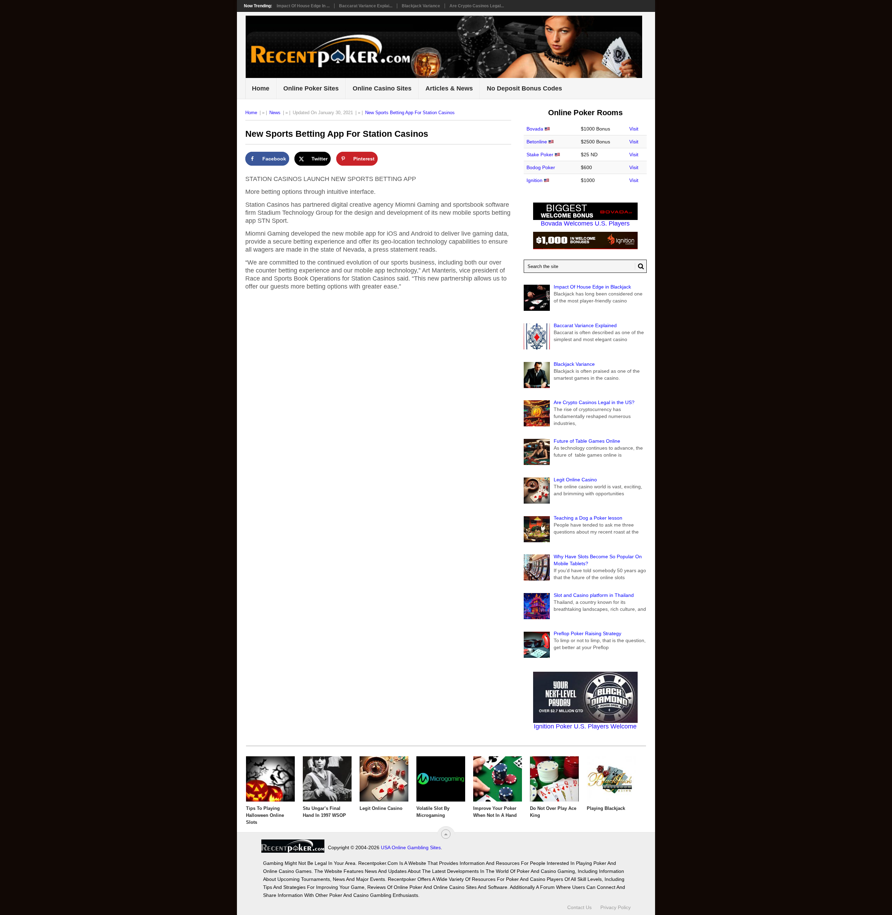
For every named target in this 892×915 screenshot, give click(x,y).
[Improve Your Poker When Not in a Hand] (497, 779)
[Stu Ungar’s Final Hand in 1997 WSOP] (327, 779)
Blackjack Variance (421, 5)
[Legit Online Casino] (384, 779)
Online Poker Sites (311, 88)
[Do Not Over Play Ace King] (554, 779)
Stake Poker (539, 154)
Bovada (534, 129)
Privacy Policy (615, 907)
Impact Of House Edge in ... (303, 5)
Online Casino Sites (382, 88)
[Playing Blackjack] (611, 779)
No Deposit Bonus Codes (524, 88)
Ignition (534, 180)
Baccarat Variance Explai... (365, 5)
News (274, 112)
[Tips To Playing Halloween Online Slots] (270, 779)
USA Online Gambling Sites (411, 847)
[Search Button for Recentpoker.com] (639, 266)
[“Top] (446, 834)
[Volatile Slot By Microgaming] (440, 779)
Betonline (536, 141)
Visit (633, 129)
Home (260, 88)
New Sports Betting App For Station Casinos (410, 112)
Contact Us (579, 907)
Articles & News (449, 88)
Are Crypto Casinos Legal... (476, 5)
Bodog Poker (540, 167)
